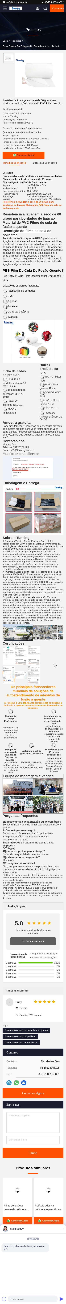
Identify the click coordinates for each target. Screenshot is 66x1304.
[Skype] (9, 1083)
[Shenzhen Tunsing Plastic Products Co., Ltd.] (15, 8)
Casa (5, 41)
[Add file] (4, 1298)
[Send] (61, 1298)
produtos (16, 41)
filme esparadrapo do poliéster (20, 1036)
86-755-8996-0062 (54, 2)
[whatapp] (16, 1082)
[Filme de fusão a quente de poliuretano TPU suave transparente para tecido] (17, 1190)
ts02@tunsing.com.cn (17, 2)
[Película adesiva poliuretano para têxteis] (48, 1190)
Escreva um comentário (33, 941)
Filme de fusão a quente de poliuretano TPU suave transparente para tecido (16, 1207)
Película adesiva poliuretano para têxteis (48, 1207)
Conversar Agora (58, 8)
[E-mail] (24, 1083)
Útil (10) (23, 1008)
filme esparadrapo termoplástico (21, 1042)
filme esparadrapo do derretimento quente (26, 1030)
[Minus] (61, 1229)
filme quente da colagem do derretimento (25, 46)
